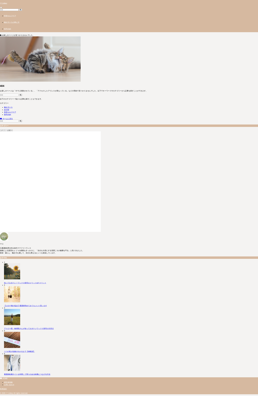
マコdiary (3, 3)
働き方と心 (8, 107)
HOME (5, 378)
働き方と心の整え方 (11, 22)
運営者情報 (8, 382)
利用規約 (3, 389)
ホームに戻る (7, 119)
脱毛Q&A (7, 29)
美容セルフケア (10, 16)
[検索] (20, 10)
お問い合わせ (9, 385)
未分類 (6, 110)
